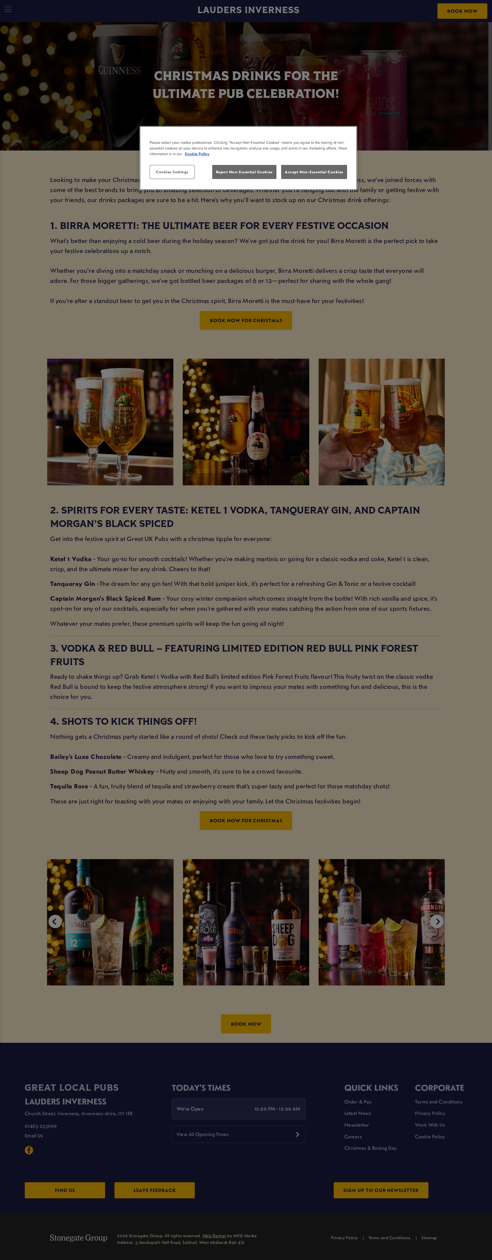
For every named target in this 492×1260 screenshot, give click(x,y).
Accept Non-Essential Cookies (314, 171)
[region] (248, 158)
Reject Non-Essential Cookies (244, 171)
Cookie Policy (197, 153)
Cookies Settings (172, 171)
